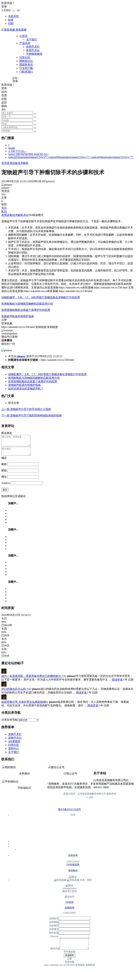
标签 (11, 19)
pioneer (21, 356)
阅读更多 (117, 679)
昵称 (4, 464)
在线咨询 (69, 907)
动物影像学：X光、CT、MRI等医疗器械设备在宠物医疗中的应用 (40, 297)
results (11, 148)
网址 (4, 476)
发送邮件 (69, 955)
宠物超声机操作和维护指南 (17, 316)
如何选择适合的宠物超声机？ (25, 388)
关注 (4, 207)
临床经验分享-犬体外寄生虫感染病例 (23, 701)
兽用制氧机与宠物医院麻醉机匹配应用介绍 (27, 303)
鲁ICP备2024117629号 (69, 809)
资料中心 (13, 748)
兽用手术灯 (33, 46)
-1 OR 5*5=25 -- (17, 151)
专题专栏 (13, 16)
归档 (11, 23)
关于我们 (31, 39)
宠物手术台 (15, 737)
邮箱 (4, 470)
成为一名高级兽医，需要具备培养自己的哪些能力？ (32, 676)
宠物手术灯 (15, 734)
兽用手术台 (33, 50)
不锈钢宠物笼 (34, 53)
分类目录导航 (9, 719)
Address (6, 483)
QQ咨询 (69, 902)
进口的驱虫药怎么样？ (14, 688)
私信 (4, 211)
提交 (5, 489)
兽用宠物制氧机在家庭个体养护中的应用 (25, 310)
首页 (4, 163)
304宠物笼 (14, 741)
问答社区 (13, 744)
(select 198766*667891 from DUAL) (28, 154)
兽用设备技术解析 (17, 163)
